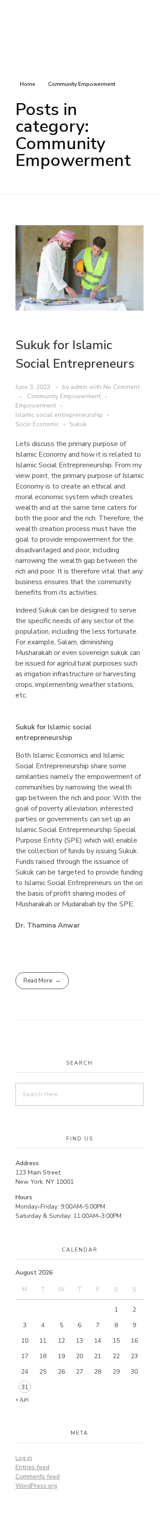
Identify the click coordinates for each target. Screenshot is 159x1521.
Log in (23, 1458)
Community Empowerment (64, 396)
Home (27, 84)
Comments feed (37, 1476)
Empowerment (35, 405)
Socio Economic (37, 424)
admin (80, 387)
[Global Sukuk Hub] (73, 27)
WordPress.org (36, 1486)
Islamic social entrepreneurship (59, 415)
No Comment (121, 387)
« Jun (22, 1399)
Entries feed (32, 1467)
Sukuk (78, 424)
